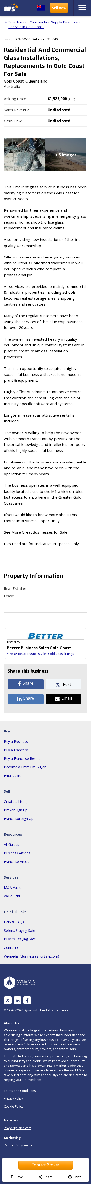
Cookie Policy (13, 1106)
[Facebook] (27, 1000)
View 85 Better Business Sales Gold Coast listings (40, 654)
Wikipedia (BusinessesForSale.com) (31, 956)
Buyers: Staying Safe (20, 939)
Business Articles (17, 853)
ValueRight (12, 896)
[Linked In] (17, 1000)
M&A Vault (12, 887)
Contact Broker (45, 1165)
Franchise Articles (17, 861)
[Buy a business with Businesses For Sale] (12, 8)
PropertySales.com (17, 1128)
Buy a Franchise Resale (22, 758)
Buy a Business (16, 741)
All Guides (11, 844)
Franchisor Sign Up (18, 818)
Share (45, 1177)
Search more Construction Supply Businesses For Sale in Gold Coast (44, 24)
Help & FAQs (14, 922)
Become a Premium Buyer (25, 767)
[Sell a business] (59, 8)
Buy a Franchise (16, 750)
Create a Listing (16, 801)
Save (16, 1177)
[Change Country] (41, 8)
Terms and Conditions (20, 1090)
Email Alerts (13, 775)
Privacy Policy (13, 1098)
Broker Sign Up (15, 810)
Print (74, 1177)
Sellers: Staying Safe (19, 930)
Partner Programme (18, 1145)
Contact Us (12, 947)
